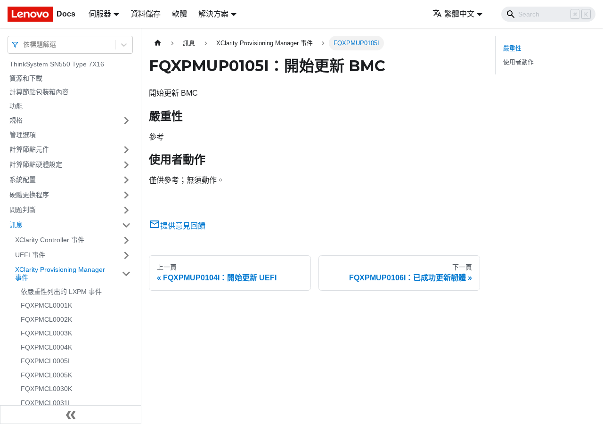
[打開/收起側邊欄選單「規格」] (126, 120)
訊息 (16, 224)
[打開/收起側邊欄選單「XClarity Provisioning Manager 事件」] (126, 274)
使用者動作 (518, 61)
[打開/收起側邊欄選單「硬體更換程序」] (126, 195)
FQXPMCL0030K (46, 388)
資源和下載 (25, 78)
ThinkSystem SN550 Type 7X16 (56, 64)
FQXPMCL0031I (45, 403)
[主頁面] (158, 43)
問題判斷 (22, 209)
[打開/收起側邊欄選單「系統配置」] (126, 180)
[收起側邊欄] (70, 414)
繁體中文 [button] (459, 14)
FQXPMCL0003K (46, 333)
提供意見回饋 (182, 226)
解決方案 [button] (213, 14)
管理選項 (22, 135)
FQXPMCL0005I (45, 361)
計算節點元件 (29, 149)
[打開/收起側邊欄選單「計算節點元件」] (126, 149)
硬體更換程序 (29, 194)
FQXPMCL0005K (46, 375)
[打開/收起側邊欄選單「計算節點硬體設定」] (126, 164)
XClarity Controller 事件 (49, 240)
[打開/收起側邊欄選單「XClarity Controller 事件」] (126, 240)
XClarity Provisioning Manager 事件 (60, 274)
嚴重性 (512, 48)
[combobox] (24, 44)
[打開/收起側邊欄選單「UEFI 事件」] (126, 255)
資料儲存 (145, 14)
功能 (16, 106)
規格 (16, 120)
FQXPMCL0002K (46, 319)
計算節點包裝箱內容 (39, 92)
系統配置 (22, 179)
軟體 (179, 14)
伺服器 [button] (100, 14)
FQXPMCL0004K (46, 347)
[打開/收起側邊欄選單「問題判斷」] (126, 210)
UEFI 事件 (30, 255)
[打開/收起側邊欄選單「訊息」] (126, 225)
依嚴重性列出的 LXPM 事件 (61, 291)
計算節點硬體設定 (35, 164)
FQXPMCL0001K (46, 305)
